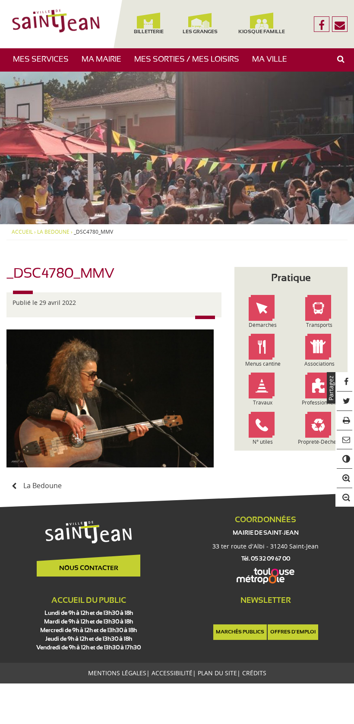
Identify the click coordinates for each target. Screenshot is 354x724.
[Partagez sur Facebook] (344, 382)
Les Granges (200, 31)
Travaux (262, 402)
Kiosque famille (261, 31)
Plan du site (217, 673)
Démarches (263, 325)
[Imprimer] (344, 421)
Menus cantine (263, 363)
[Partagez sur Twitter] (344, 401)
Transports (319, 325)
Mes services (44, 64)
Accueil (22, 232)
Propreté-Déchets (319, 441)
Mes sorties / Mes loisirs (190, 64)
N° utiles (263, 441)
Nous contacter (88, 568)
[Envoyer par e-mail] (344, 440)
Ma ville (273, 64)
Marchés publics (240, 632)
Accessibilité (172, 673)
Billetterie (149, 31)
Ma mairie (105, 64)
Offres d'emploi (293, 632)
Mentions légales (117, 673)
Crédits (254, 673)
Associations (319, 363)
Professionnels (319, 402)
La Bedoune (53, 232)
